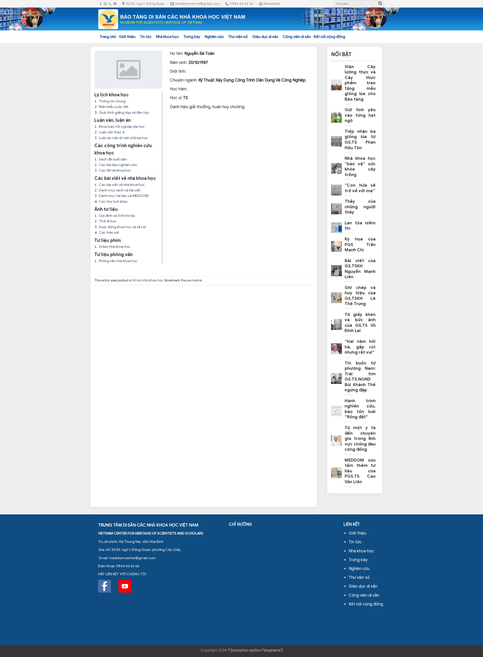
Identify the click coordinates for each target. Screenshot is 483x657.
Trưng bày (191, 36)
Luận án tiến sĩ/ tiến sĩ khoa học (123, 138)
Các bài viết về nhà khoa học (122, 185)
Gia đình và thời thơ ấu (117, 216)
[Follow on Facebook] (100, 4)
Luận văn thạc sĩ (112, 132)
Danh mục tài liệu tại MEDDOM (123, 196)
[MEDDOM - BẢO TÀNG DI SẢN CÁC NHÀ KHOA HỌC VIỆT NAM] (172, 19)
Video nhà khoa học (114, 246)
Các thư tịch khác (113, 201)
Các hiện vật (109, 232)
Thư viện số (238, 36)
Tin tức (145, 36)
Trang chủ (108, 36)
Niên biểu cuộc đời (113, 107)
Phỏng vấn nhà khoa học (118, 261)
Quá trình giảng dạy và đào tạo (124, 112)
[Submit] (380, 4)
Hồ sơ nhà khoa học (148, 280)
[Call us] (110, 4)
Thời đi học (107, 221)
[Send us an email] (105, 4)
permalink (194, 280)
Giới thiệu (127, 36)
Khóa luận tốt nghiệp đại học (122, 127)
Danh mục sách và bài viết (120, 190)
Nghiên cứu (214, 36)
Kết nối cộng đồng (329, 36)
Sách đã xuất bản (113, 159)
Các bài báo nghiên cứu (118, 165)
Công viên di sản (297, 36)
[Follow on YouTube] (114, 4)
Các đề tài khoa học (115, 170)
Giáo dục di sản (265, 36)
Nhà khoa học (167, 36)
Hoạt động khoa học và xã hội (122, 227)
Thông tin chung (112, 101)
